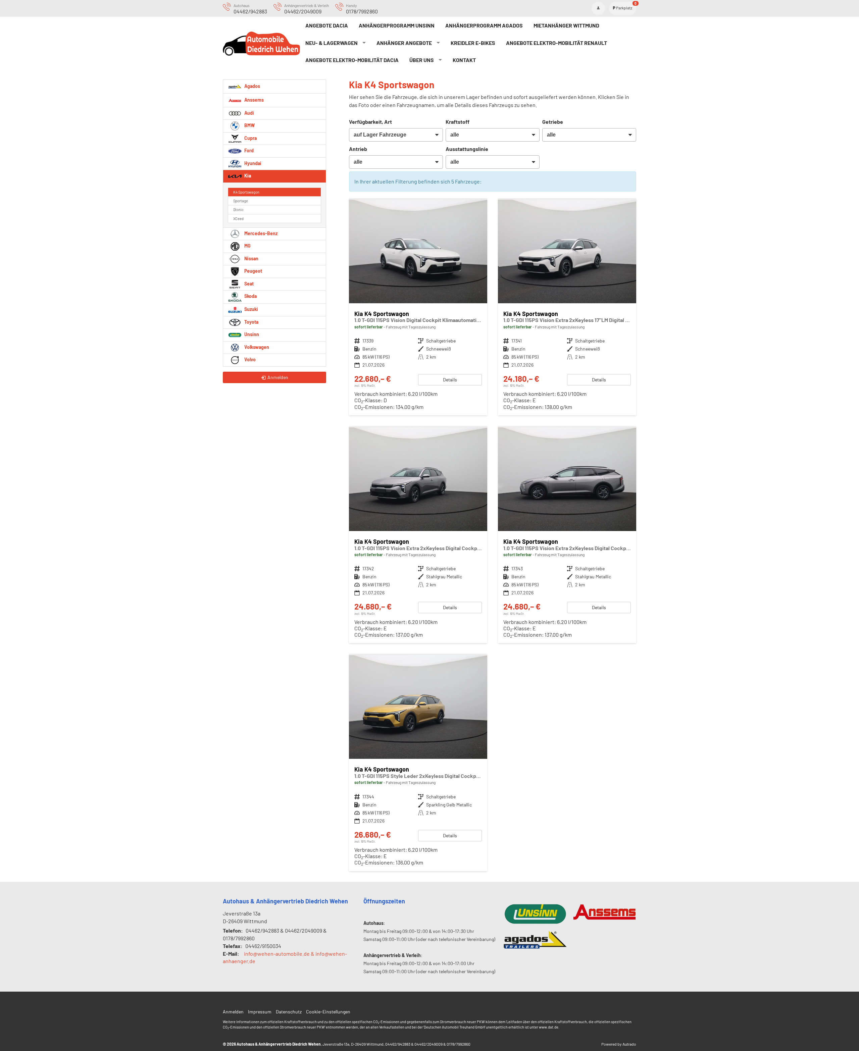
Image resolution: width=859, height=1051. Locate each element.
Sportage (240, 201)
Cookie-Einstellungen (328, 1011)
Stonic (238, 209)
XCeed (238, 218)
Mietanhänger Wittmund (566, 25)
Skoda (250, 296)
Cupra (250, 138)
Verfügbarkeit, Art (370, 121)
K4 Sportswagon (246, 192)
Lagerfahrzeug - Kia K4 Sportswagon (418, 307)
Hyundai (252, 163)
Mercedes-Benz (260, 233)
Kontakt (464, 60)
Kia (247, 175)
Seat (248, 283)
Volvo (249, 359)
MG (247, 246)
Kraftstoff (457, 121)
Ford (248, 150)
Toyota (250, 322)
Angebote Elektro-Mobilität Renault (556, 43)
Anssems (253, 99)
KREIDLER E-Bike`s (473, 43)
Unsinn (251, 334)
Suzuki (250, 309)
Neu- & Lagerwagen (331, 43)
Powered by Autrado (618, 1044)
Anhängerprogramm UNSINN (397, 25)
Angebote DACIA (326, 25)
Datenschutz (289, 1011)
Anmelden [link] (277, 377)
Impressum (259, 1011)
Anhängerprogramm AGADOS (484, 25)
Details (450, 379)
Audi (248, 113)
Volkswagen (256, 347)
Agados (251, 86)
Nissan (250, 258)
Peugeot (252, 271)
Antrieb (358, 149)
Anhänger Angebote (404, 43)
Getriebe (552, 121)
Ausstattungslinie (467, 149)
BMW (249, 125)
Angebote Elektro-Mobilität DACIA (352, 60)
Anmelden (233, 1011)
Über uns (421, 60)
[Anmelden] (598, 8)
